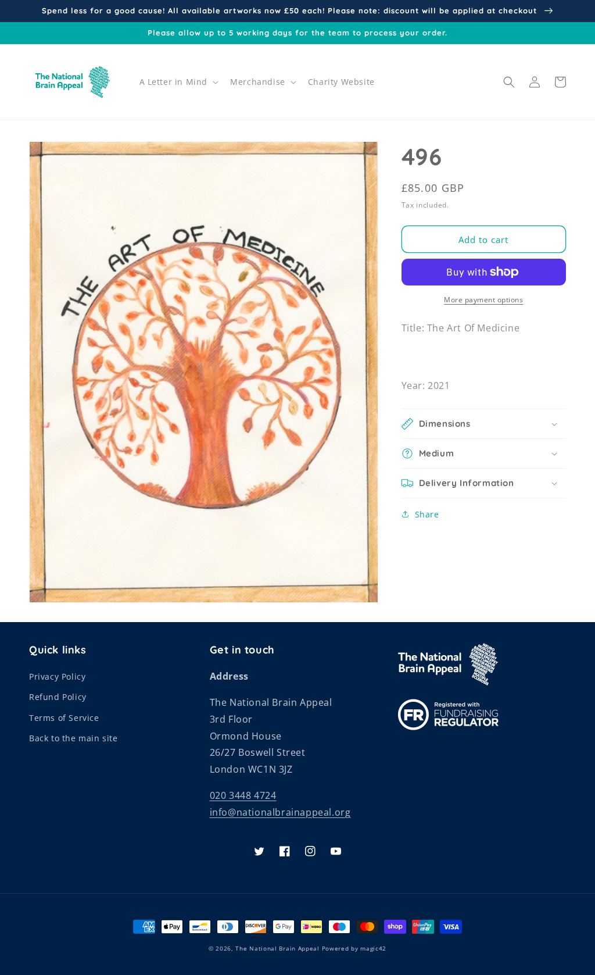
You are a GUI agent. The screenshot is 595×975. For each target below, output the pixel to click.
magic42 (373, 948)
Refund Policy (58, 696)
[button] (178, 82)
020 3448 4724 (243, 795)
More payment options (483, 300)
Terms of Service (64, 717)
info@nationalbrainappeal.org (280, 812)
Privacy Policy (57, 676)
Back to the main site (73, 738)
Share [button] (427, 514)
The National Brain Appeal (277, 948)
